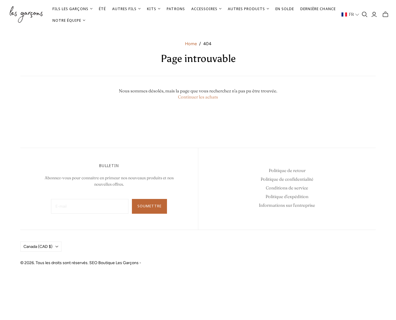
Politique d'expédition (287, 196)
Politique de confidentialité (287, 179)
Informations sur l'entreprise (287, 205)
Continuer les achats (198, 97)
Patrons (176, 8)
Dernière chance (318, 8)
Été (102, 8)
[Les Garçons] (26, 14)
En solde (284, 8)
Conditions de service (287, 188)
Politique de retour (287, 170)
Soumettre (149, 206)
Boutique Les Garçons (118, 262)
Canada (37, 246)
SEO (93, 262)
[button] (350, 14)
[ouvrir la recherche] (365, 14)
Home (191, 43)
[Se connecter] (374, 14)
